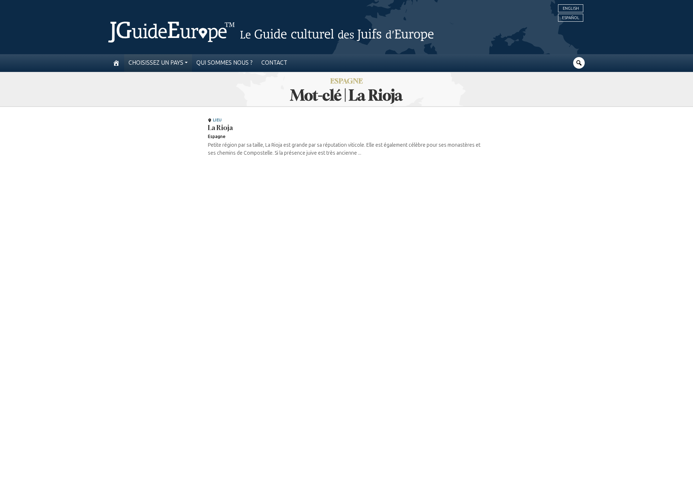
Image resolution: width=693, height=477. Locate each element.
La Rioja (220, 128)
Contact (274, 62)
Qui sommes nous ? (224, 62)
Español (570, 17)
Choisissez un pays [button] (155, 62)
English (571, 8)
